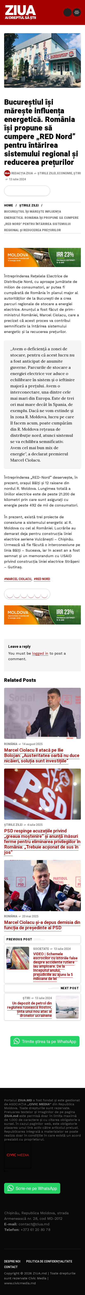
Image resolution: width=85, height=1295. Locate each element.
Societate (41, 949)
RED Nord (43, 579)
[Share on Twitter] (16, 191)
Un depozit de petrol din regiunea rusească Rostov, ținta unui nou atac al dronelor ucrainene (29, 1009)
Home (8, 205)
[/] (67, 12)
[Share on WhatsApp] (23, 191)
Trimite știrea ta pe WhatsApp (49, 1041)
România (10, 744)
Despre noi (12, 1261)
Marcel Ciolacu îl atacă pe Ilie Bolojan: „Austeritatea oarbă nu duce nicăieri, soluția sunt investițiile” (41, 755)
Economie (64, 173)
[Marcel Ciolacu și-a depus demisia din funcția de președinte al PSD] (42, 885)
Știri (77, 173)
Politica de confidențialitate (49, 1261)
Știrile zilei (47, 173)
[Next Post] (67, 1007)
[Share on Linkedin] (30, 191)
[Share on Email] (37, 191)
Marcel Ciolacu (18, 579)
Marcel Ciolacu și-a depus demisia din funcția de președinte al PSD (42, 925)
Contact (11, 1267)
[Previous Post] (17, 958)
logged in (40, 653)
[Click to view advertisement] (42, 257)
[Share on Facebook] (9, 191)
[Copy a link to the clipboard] (44, 191)
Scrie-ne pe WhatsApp (36, 1188)
